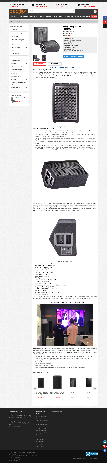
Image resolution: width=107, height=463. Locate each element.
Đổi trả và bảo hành (40, 441)
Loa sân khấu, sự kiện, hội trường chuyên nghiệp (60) (17, 40)
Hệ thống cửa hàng (85, 16)
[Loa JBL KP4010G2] (89, 383)
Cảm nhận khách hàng (73, 16)
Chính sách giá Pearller (41, 428)
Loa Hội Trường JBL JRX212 (21, 98)
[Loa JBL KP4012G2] (73, 383)
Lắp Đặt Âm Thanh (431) (17, 70)
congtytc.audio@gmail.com (18, 459)
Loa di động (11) (15, 73)
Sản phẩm (26, 16)
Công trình (48, 16)
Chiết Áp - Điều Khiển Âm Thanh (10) (18, 83)
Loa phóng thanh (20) (16, 66)
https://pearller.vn (17, 460)
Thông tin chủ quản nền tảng (42, 430)
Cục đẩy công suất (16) (16, 53)
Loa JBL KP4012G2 (73, 392)
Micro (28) (13, 79)
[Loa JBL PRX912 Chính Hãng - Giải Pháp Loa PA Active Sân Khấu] (41, 383)
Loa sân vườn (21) (15, 36)
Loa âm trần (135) (15, 29)
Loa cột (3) (13, 44)
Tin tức (55, 16)
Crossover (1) (14, 57)
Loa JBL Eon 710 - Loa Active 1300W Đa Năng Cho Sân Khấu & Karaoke (57, 394)
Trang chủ (13, 16)
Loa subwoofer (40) (16, 47)
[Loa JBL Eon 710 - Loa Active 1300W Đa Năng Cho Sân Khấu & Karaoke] (57, 383)
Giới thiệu (19, 16)
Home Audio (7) (14, 63)
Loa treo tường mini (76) (17, 33)
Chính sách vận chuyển (41, 444)
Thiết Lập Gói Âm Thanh (36, 16)
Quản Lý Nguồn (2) (15, 60)
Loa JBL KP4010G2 (89, 392)
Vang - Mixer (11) (15, 50)
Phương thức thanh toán (41, 439)
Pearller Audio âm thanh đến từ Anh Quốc (88, 458)
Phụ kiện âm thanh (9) (16, 87)
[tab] (40, 64)
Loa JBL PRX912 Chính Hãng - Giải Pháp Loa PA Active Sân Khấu (41, 394)
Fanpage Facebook (56, 411)
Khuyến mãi (94, 16)
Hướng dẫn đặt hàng (40, 446)
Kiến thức (62, 16)
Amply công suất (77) (16, 76)
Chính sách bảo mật (40, 437)
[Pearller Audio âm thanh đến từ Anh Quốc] (18, 11)
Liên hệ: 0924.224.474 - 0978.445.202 (74, 56)
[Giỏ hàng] (95, 11)
